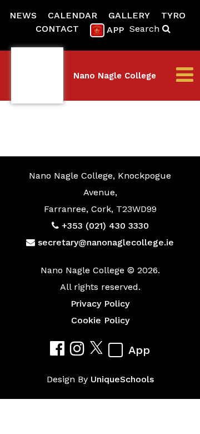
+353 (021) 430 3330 (105, 225)
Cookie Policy (100, 320)
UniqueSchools (122, 379)
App (115, 29)
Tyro (173, 15)
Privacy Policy (100, 303)
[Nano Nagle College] (37, 75)
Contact (57, 28)
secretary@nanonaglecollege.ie (106, 242)
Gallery (129, 15)
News (23, 15)
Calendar (72, 15)
